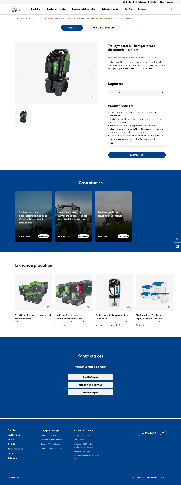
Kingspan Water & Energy (51, 444)
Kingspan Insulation (48, 435)
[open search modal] (171, 9)
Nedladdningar (141, 2)
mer (112, 143)
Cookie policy (79, 440)
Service (11, 439)
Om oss (11, 453)
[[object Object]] (33, 292)
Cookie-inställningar (82, 435)
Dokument (12, 458)
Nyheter (153, 2)
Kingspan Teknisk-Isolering (51, 448)
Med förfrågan (90, 377)
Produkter (12, 430)
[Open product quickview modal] (48, 307)
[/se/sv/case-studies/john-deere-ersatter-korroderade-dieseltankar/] (73, 216)
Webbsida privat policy (82, 451)
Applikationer (14, 435)
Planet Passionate (166, 2)
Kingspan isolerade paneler (51, 440)
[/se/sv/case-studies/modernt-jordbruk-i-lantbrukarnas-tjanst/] (113, 216)
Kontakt (11, 444)
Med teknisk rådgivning (90, 384)
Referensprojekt (109, 9)
